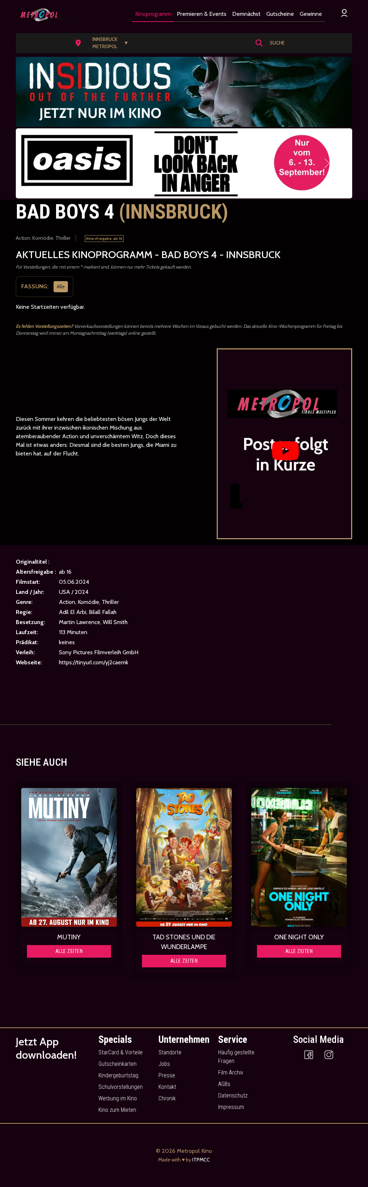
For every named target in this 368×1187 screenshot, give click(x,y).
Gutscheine (280, 13)
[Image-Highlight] (69, 857)
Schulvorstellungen (120, 1086)
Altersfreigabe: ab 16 (104, 238)
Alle (61, 286)
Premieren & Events (201, 13)
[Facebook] (308, 1054)
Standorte (169, 1052)
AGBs (224, 1084)
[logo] (41, 15)
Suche (277, 43)
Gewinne (311, 13)
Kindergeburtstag (118, 1075)
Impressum (231, 1107)
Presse (166, 1075)
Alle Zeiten (69, 951)
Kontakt (167, 1086)
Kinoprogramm (153, 13)
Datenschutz (233, 1095)
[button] (104, 43)
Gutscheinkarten (117, 1063)
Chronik (167, 1098)
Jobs (164, 1063)
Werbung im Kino (117, 1098)
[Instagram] (328, 1054)
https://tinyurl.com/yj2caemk (93, 662)
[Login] (344, 12)
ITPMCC (201, 1159)
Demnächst (246, 13)
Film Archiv (230, 1072)
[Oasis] (184, 163)
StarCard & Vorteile (120, 1052)
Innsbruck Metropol (110, 42)
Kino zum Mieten (117, 1109)
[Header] (184, 92)
